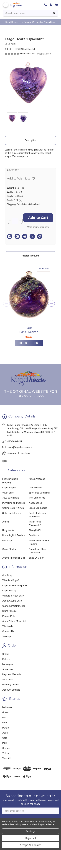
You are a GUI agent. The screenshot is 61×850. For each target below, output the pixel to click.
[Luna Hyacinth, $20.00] (29, 295)
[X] (32, 236)
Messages (7, 664)
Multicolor (7, 707)
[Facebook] (9, 236)
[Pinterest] (39, 236)
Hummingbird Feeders (13, 535)
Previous (6, 303)
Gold (4, 737)
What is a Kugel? (10, 580)
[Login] (52, 5)
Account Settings (11, 689)
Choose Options (30, 343)
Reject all (30, 838)
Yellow (5, 753)
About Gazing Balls (12, 600)
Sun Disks (34, 535)
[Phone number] (46, 5)
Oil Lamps (7, 540)
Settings (30, 831)
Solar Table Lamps (11, 513)
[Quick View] (47, 268)
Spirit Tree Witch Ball (39, 492)
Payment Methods (11, 674)
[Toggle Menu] (5, 4)
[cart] (56, 5)
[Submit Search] (54, 13)
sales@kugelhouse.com (19, 447)
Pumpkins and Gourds (13, 503)
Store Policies (9, 611)
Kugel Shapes (9, 487)
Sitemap (6, 636)
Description (30, 140)
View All (6, 758)
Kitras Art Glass (37, 479)
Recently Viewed (10, 684)
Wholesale (7, 626)
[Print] (24, 236)
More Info (44, 268)
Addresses (7, 669)
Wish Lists (7, 679)
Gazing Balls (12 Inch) (13, 508)
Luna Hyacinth (28, 331)
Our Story (7, 575)
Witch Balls (8, 492)
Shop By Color (36, 557)
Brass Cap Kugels (38, 508)
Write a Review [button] (44, 54)
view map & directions (18, 453)
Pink (4, 743)
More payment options (38, 227)
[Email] (17, 236)
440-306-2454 (14, 441)
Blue (4, 722)
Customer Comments (13, 606)
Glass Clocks (9, 549)
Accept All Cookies (30, 845)
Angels (5, 521)
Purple (5, 727)
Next (51, 303)
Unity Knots (8, 530)
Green (5, 712)
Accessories (35, 503)
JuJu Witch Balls (10, 497)
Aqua (5, 732)
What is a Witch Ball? (13, 595)
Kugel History (9, 590)
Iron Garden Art (37, 497)
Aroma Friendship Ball (13, 557)
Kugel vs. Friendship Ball (14, 585)
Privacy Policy (9, 616)
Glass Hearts (35, 487)
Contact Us (8, 631)
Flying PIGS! (35, 530)
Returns (6, 659)
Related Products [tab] (30, 255)
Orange (6, 748)
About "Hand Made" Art (14, 621)
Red (4, 717)
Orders (5, 654)
